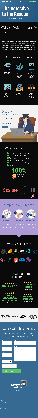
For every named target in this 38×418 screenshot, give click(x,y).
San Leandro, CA (3, 402)
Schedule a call (5, 127)
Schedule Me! (12, 371)
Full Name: (3, 340)
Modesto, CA (2, 400)
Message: (15, 346)
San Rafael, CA (2, 405)
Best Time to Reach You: (6, 358)
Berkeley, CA (2, 401)
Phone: (3, 352)
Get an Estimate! (32, 1)
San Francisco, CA (3, 399)
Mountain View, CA (3, 408)
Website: (15, 340)
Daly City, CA (2, 403)
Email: (3, 346)
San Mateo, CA (2, 406)
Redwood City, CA (3, 407)
